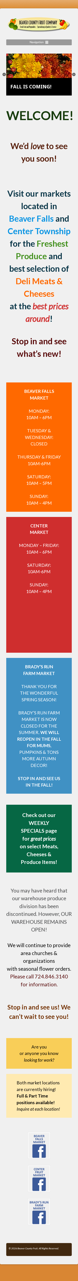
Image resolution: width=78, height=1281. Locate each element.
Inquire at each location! (38, 1108)
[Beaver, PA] (39, 30)
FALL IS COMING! (30, 87)
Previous (5, 75)
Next (75, 75)
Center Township (39, 231)
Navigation (37, 42)
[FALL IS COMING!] (39, 76)
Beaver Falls (31, 219)
